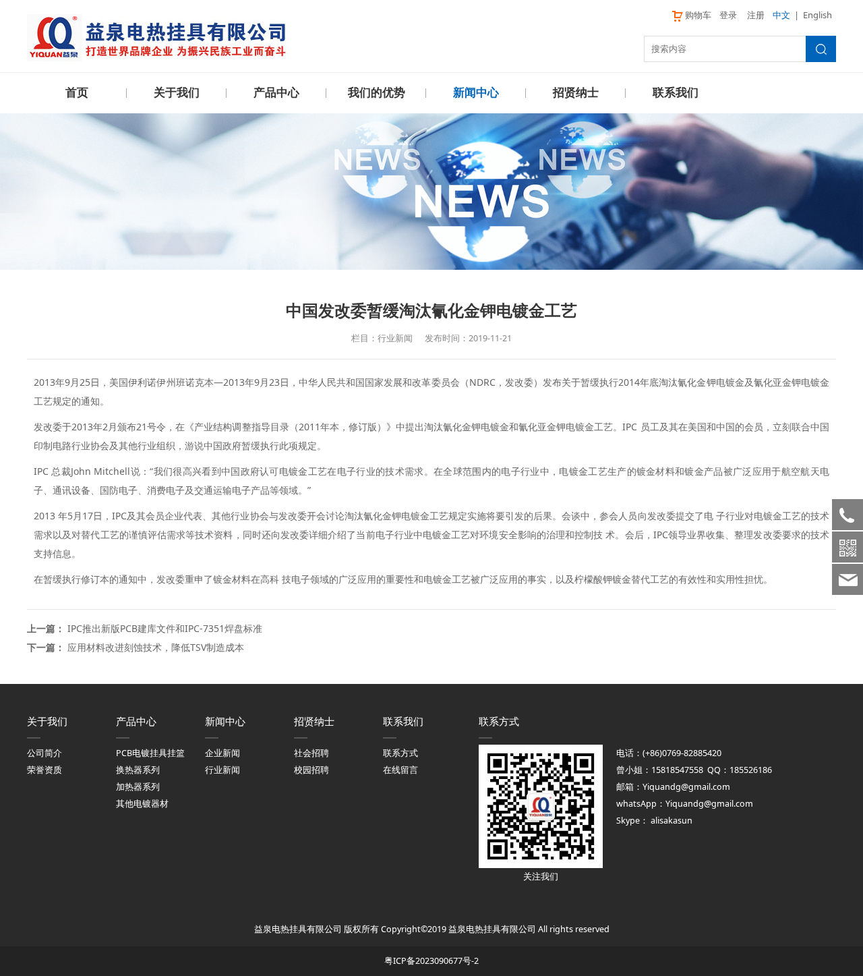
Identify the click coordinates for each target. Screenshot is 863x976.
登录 (728, 15)
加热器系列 (138, 787)
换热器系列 (138, 770)
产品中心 (276, 92)
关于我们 (177, 92)
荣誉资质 (44, 770)
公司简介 (44, 753)
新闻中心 (476, 92)
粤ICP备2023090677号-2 (431, 961)
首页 (76, 92)
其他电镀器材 (142, 803)
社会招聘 (311, 753)
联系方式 (400, 753)
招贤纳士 (576, 92)
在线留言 (400, 770)
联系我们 (675, 92)
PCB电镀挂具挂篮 (150, 753)
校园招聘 (311, 770)
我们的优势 (376, 92)
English (817, 15)
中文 (781, 15)
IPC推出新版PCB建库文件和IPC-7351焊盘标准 (164, 628)
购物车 (698, 15)
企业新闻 (222, 753)
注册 (756, 15)
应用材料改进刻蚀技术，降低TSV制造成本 (155, 647)
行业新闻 (222, 770)
